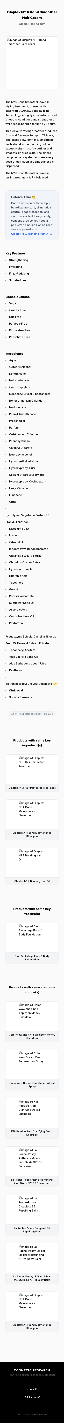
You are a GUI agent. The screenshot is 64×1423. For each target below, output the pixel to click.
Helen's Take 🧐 (23, 197)
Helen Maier (40, 1414)
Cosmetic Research (32, 1370)
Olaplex (24, 23)
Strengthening (18, 260)
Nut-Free (15, 317)
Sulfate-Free (17, 280)
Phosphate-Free (19, 337)
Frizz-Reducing (19, 273)
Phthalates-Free (19, 330)
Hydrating (15, 266)
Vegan (13, 303)
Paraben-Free (18, 323)
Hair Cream (37, 23)
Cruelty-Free (17, 310)
